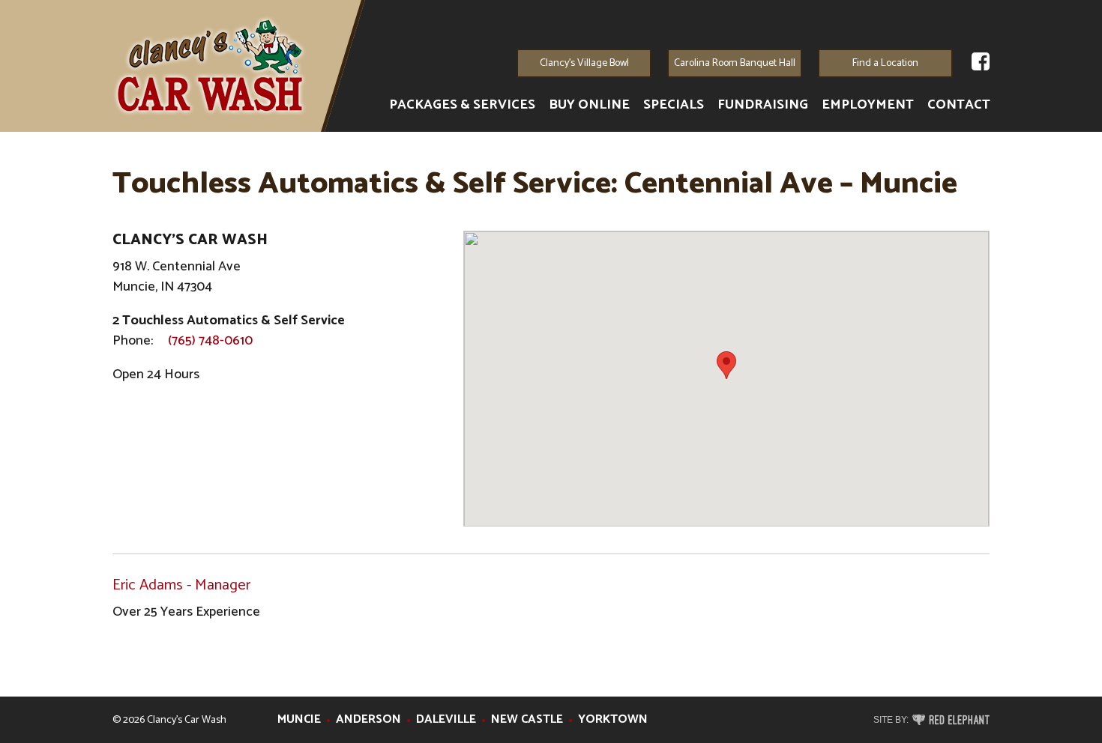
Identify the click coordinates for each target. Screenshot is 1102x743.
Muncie (299, 719)
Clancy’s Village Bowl (584, 63)
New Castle (527, 719)
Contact (958, 105)
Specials (673, 105)
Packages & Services (462, 105)
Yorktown (613, 719)
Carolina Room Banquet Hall (734, 63)
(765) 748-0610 (210, 341)
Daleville (446, 719)
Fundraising (762, 105)
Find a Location (885, 63)
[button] (726, 365)
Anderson (368, 719)
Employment (868, 105)
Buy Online (589, 105)
